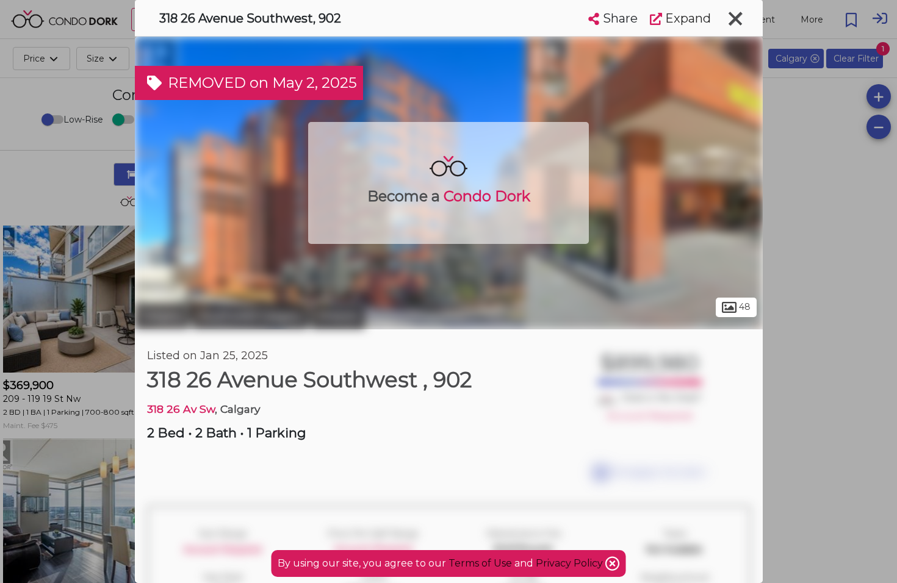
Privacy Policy (570, 563)
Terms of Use (480, 563)
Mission (338, 316)
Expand (686, 18)
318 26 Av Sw (181, 408)
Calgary (162, 316)
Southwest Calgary (250, 316)
